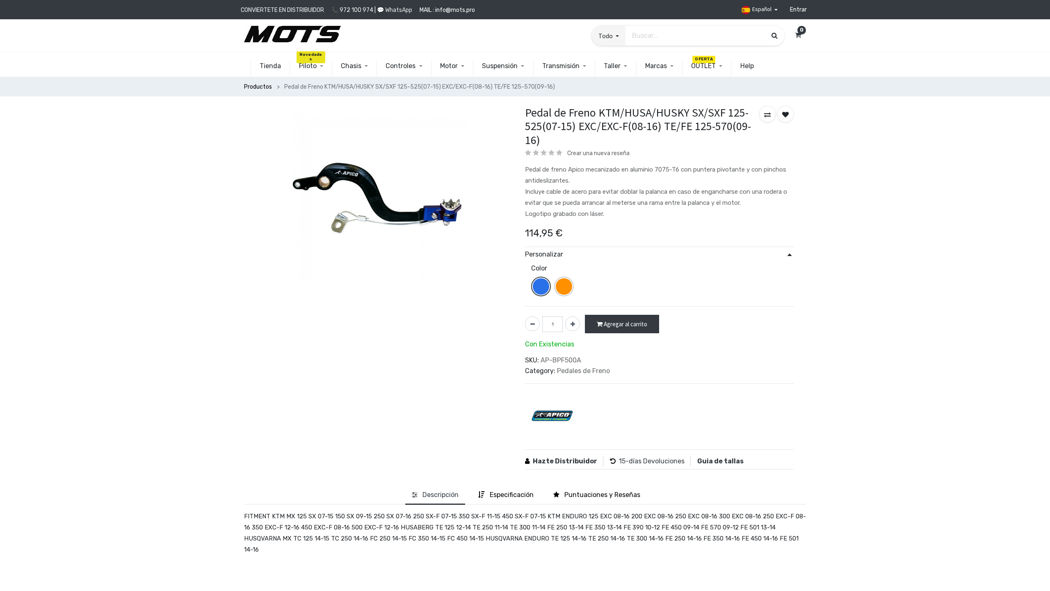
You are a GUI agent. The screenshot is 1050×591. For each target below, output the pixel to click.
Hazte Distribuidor (565, 461)
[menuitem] (270, 66)
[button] (608, 36)
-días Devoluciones (655, 461)
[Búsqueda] (774, 35)
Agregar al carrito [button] (625, 324)
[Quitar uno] (532, 323)
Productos (258, 86)
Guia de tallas (720, 461)
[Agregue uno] (572, 323)
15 (622, 461)
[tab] (435, 495)
